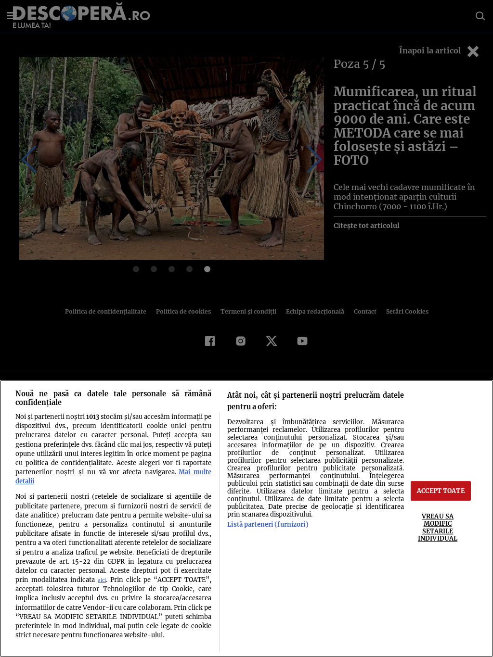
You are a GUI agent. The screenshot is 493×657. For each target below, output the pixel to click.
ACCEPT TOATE (441, 490)
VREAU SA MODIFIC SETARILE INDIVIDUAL (437, 527)
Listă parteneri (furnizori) (267, 524)
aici (102, 580)
